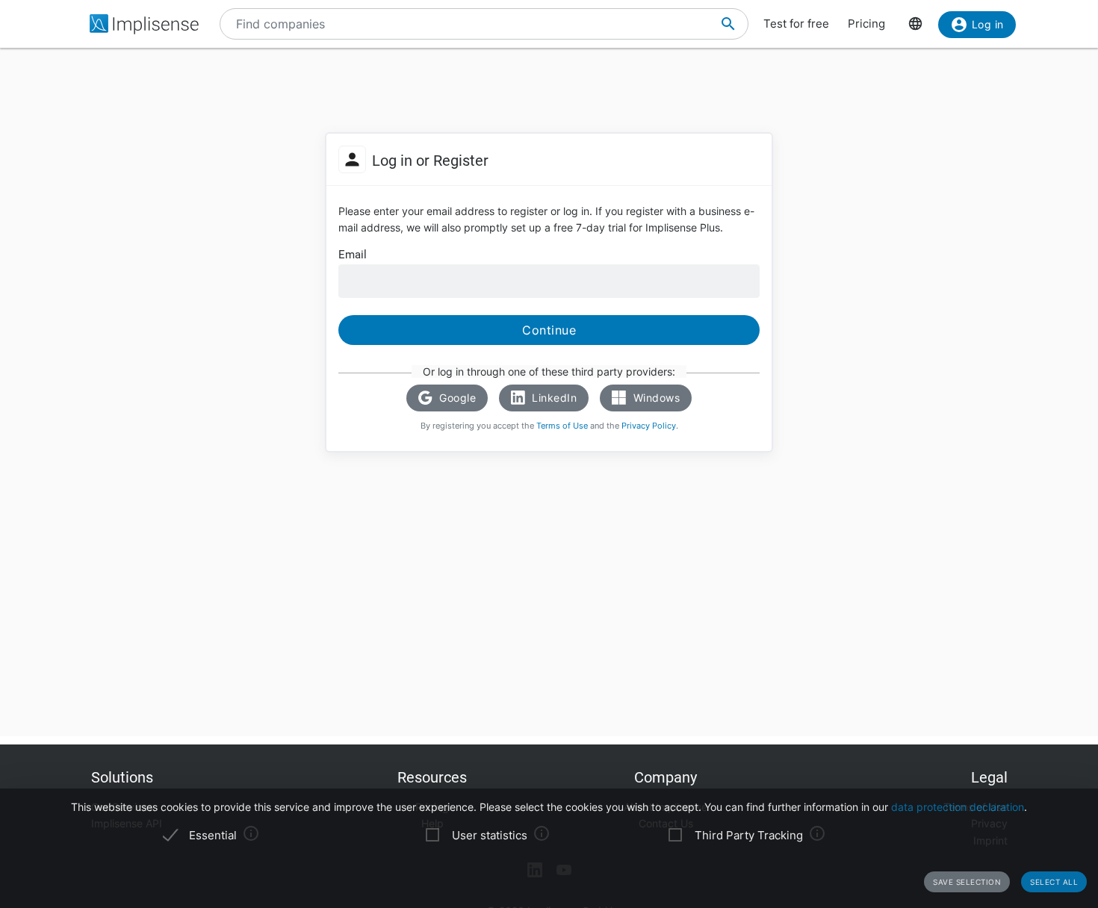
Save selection (967, 881)
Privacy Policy (648, 425)
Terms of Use (562, 425)
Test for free (796, 23)
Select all (1054, 881)
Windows (655, 397)
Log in (988, 24)
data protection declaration (957, 806)
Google (456, 397)
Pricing (866, 23)
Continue (549, 330)
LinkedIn (553, 397)
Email (352, 254)
